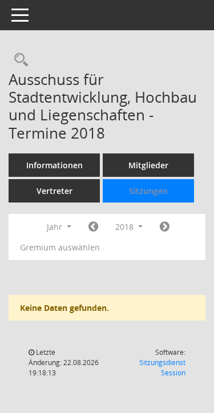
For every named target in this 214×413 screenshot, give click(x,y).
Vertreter (54, 190)
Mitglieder (148, 165)
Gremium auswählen (60, 247)
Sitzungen (148, 190)
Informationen (54, 165)
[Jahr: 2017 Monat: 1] (93, 227)
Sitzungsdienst (162, 368)
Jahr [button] (55, 226)
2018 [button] (125, 226)
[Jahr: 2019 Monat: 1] (164, 227)
